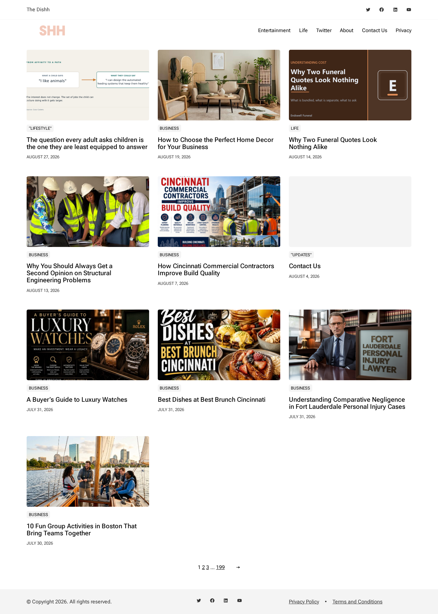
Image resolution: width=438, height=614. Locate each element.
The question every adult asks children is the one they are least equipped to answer (87, 143)
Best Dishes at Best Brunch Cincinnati (211, 399)
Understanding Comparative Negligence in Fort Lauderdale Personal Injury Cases (347, 403)
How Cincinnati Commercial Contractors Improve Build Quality (216, 269)
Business (169, 128)
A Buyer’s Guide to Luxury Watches (77, 399)
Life (295, 128)
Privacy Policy (304, 602)
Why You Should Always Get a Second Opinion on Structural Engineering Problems (70, 273)
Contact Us (305, 265)
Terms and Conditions (358, 602)
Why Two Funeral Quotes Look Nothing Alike (333, 143)
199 (220, 567)
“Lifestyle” (40, 128)
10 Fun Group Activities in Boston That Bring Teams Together (82, 529)
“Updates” (301, 254)
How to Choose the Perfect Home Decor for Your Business (216, 143)
